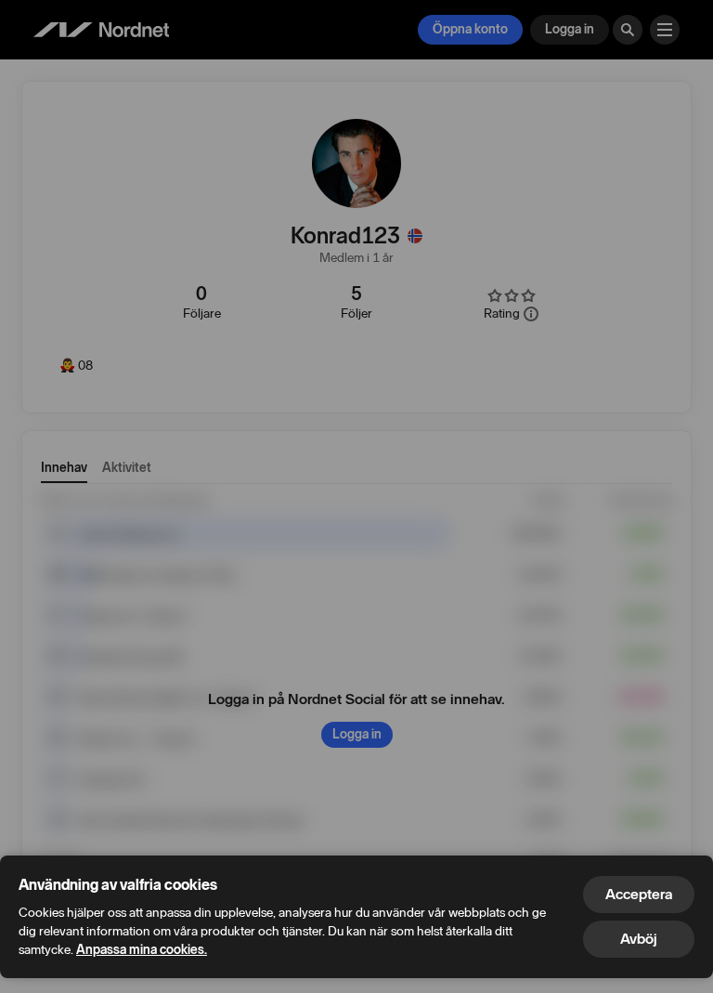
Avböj (638, 938)
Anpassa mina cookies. (141, 950)
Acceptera (638, 894)
